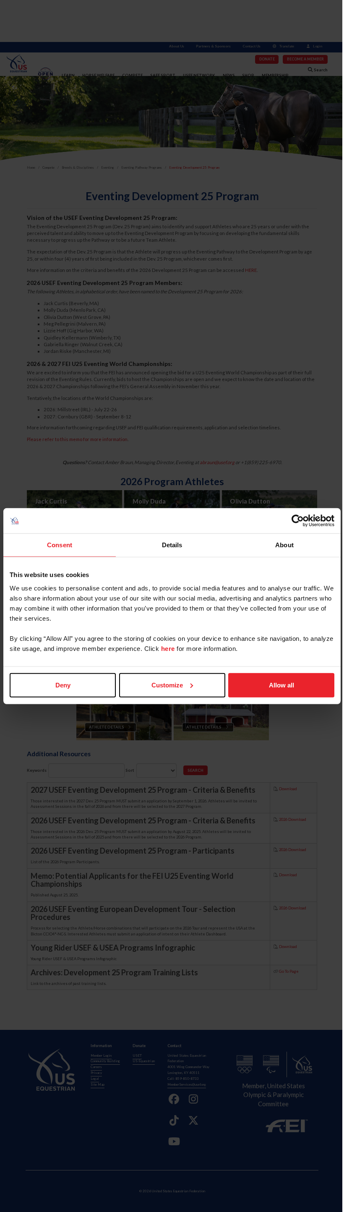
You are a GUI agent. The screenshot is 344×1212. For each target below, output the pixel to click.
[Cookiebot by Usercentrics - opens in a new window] (297, 521)
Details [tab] (172, 545)
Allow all (281, 684)
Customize (167, 684)
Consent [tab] (59, 545)
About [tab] (284, 545)
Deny (62, 684)
